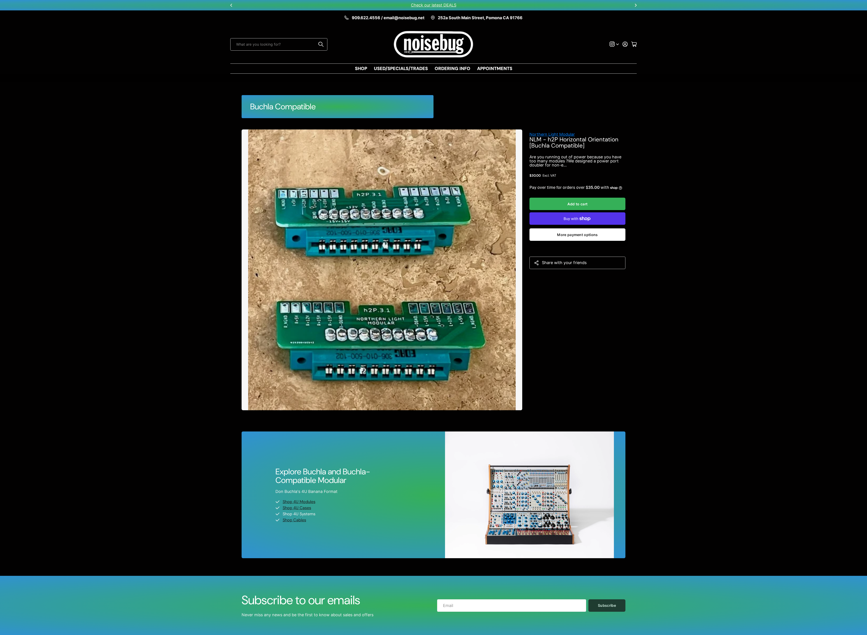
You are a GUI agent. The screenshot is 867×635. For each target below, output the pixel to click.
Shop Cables (294, 520)
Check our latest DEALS (433, 5)
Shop (361, 68)
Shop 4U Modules (299, 501)
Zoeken (321, 44)
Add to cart (577, 204)
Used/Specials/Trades (401, 68)
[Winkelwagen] (634, 44)
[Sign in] (625, 44)
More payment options (577, 234)
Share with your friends (564, 262)
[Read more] (614, 44)
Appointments (494, 68)
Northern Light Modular (552, 134)
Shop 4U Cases (297, 508)
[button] (231, 5)
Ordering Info (452, 68)
